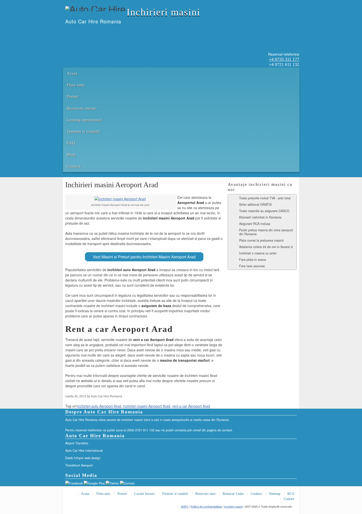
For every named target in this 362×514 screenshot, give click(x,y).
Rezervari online (81, 108)
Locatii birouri (144, 494)
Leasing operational (84, 120)
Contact (74, 166)
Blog (71, 155)
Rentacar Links (233, 494)
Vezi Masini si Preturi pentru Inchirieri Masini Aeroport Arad (144, 257)
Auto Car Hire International (84, 450)
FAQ (71, 143)
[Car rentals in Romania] (72, 31)
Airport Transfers (76, 443)
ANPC (184, 506)
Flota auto (76, 85)
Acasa (72, 73)
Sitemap (274, 494)
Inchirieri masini (163, 12)
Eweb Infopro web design (82, 458)
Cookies (256, 494)
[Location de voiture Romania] (97, 31)
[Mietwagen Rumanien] (84, 31)
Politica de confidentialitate (206, 506)
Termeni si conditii (83, 131)
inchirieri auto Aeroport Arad (99, 406)
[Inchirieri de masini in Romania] (65, 31)
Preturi (73, 96)
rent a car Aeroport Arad (191, 406)
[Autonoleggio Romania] (91, 31)
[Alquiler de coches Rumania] (78, 31)
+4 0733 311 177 (284, 59)
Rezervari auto (205, 494)
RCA (290, 494)
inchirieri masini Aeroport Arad (146, 406)
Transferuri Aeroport (79, 465)
